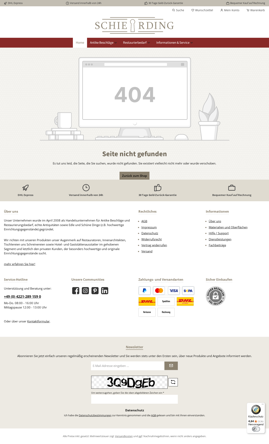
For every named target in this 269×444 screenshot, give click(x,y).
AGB (144, 221)
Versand (146, 251)
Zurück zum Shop (134, 176)
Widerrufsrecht (151, 239)
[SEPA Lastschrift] (188, 290)
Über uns (215, 221)
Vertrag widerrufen (154, 245)
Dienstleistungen (220, 239)
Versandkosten (124, 436)
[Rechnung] (166, 312)
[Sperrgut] (166, 301)
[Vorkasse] (147, 312)
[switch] (256, 429)
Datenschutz (149, 233)
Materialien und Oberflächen (228, 227)
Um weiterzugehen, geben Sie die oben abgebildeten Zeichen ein (127, 392)
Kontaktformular (38, 321)
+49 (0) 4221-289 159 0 (22, 296)
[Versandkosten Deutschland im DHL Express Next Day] (185, 301)
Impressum (149, 227)
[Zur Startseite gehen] (134, 25)
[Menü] (262, 405)
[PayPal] (144, 290)
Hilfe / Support (219, 233)
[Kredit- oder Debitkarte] (166, 290)
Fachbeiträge (217, 245)
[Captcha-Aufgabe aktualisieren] (173, 382)
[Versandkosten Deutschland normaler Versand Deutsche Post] (147, 301)
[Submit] (171, 365)
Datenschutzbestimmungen (95, 415)
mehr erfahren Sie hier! (19, 264)
